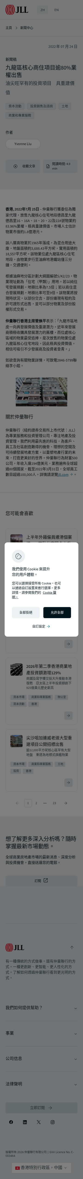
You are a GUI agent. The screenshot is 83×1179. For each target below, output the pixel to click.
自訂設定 (41, 626)
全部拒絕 (25, 612)
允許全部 (57, 612)
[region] (41, 589)
